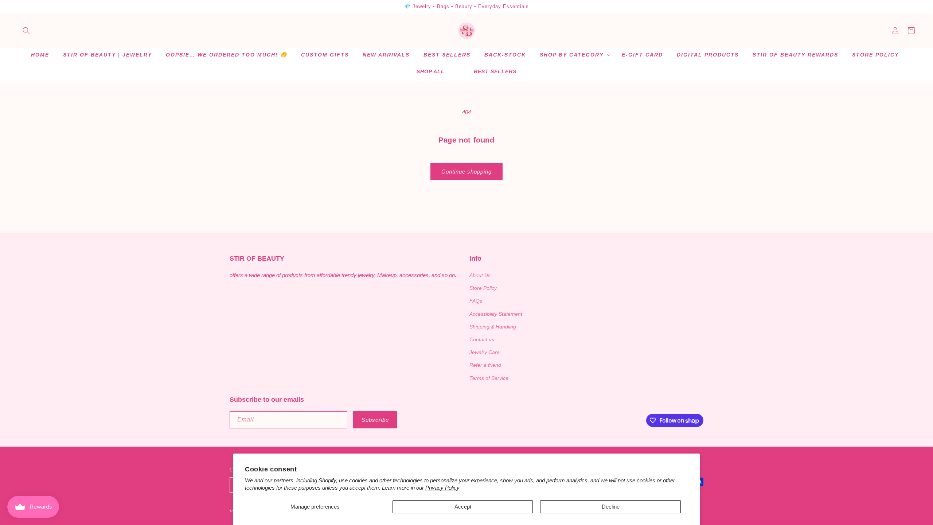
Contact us (481, 339)
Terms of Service (488, 378)
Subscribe (375, 420)
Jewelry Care (484, 352)
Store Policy (483, 288)
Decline (611, 506)
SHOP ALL (431, 71)
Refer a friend (485, 365)
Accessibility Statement (495, 314)
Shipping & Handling (492, 327)
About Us (480, 275)
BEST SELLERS (495, 71)
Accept (462, 506)
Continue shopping (466, 171)
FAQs (475, 301)
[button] (26, 31)
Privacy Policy (442, 488)
